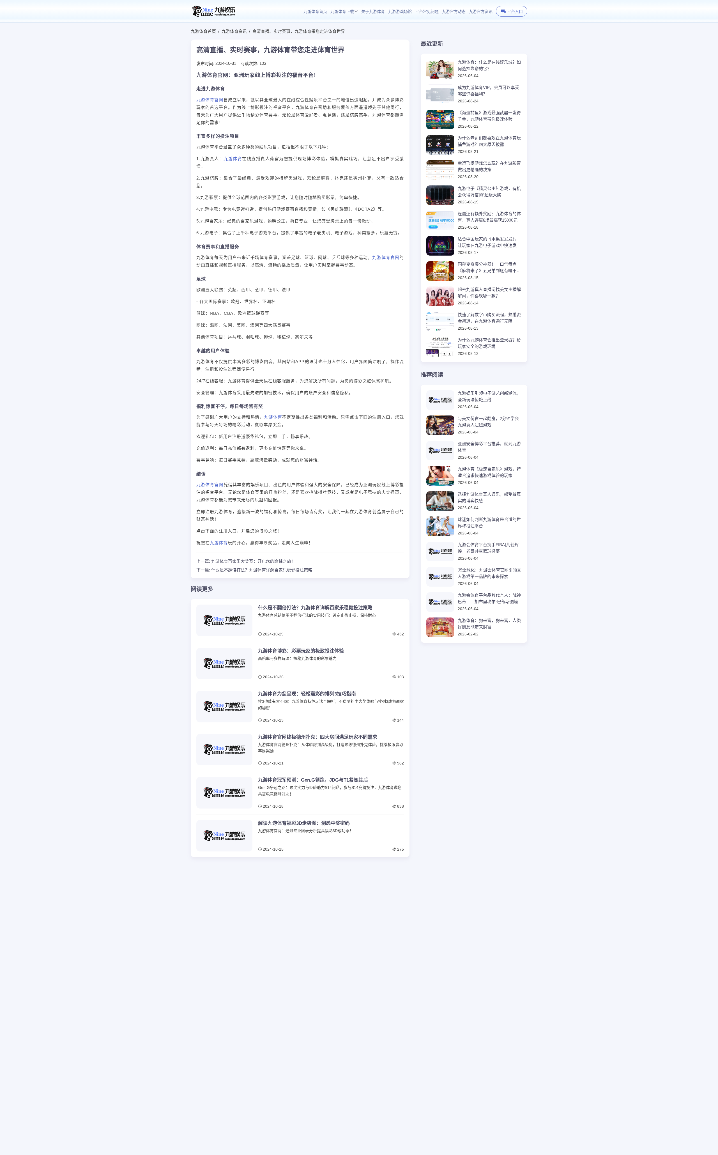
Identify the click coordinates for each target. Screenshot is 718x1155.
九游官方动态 (454, 12)
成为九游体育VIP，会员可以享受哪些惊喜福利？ (488, 90)
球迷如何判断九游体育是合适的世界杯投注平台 (489, 522)
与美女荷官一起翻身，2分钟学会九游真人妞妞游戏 (488, 421)
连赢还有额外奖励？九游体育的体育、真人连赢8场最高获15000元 (489, 216)
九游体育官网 (210, 99)
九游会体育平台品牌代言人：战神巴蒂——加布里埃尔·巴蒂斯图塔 (489, 598)
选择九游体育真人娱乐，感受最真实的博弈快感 (489, 497)
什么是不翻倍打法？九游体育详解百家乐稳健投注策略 (261, 570)
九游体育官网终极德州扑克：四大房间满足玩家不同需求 (317, 737)
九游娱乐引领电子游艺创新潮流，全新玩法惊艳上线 (489, 396)
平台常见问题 (427, 12)
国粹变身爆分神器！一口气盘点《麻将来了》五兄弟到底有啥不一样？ (489, 268)
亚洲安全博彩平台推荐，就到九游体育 (489, 447)
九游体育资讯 (234, 31)
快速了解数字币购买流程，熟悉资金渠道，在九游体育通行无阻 (489, 317)
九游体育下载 (342, 12)
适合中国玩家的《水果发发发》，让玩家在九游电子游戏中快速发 (488, 242)
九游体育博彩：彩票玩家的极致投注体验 (301, 651)
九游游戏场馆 (400, 12)
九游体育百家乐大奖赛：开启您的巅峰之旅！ (253, 561)
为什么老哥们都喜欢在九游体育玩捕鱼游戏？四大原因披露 (489, 141)
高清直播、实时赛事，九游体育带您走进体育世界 (298, 31)
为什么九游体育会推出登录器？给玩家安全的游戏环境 (489, 343)
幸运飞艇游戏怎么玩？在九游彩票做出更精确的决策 (489, 166)
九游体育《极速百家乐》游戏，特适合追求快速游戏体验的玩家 (489, 472)
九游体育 (233, 158)
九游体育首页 (315, 12)
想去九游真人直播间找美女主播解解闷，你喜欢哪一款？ (489, 292)
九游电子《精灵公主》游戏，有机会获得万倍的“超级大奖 (489, 191)
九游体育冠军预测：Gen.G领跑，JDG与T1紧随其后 (313, 780)
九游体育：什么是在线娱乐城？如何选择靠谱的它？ (489, 65)
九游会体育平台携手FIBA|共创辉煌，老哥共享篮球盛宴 (488, 548)
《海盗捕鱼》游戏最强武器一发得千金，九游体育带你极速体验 (489, 115)
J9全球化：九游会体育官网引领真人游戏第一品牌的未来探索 (489, 573)
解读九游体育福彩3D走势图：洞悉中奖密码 (304, 823)
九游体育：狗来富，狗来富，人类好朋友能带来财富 (489, 623)
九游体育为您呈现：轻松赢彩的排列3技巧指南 (307, 694)
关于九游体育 (373, 12)
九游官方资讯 (481, 12)
